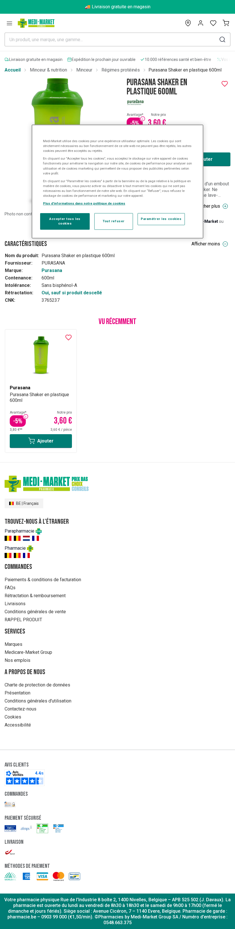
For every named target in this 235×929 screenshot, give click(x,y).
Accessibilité (18, 725)
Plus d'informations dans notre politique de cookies (84, 203)
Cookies (13, 717)
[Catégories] (9, 23)
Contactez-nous (20, 709)
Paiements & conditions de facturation (43, 579)
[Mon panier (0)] (225, 23)
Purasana (52, 270)
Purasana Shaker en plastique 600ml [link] (185, 70)
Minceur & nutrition (48, 70)
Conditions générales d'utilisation (38, 701)
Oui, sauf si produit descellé (72, 292)
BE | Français (27, 503)
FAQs (10, 587)
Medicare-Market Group (28, 652)
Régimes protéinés (120, 70)
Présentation (17, 693)
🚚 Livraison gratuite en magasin (117, 6)
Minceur (84, 70)
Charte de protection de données (37, 685)
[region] (117, 181)
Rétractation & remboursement (35, 595)
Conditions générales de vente (35, 611)
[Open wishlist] (213, 23)
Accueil (13, 70)
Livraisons (15, 603)
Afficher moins (205, 244)
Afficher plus (207, 206)
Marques (13, 644)
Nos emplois (17, 660)
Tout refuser (114, 221)
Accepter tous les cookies (65, 221)
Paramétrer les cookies (161, 219)
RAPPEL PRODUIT (23, 619)
